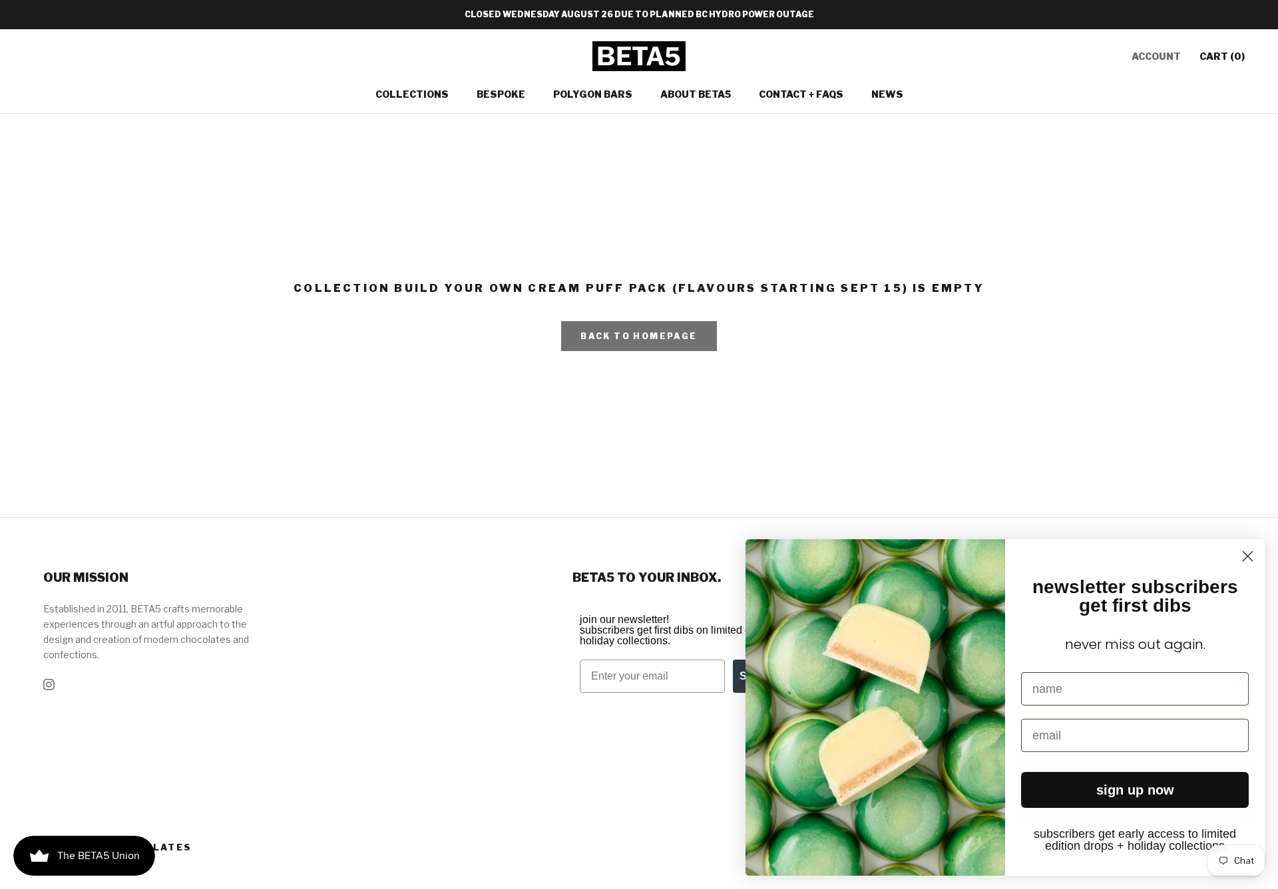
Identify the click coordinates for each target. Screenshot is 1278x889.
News (887, 94)
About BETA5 (695, 94)
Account (1156, 56)
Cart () (1222, 56)
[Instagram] (49, 683)
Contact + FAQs (801, 94)
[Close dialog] (1247, 556)
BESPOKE (501, 94)
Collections (412, 94)
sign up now (1135, 790)
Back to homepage (638, 336)
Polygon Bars (592, 94)
